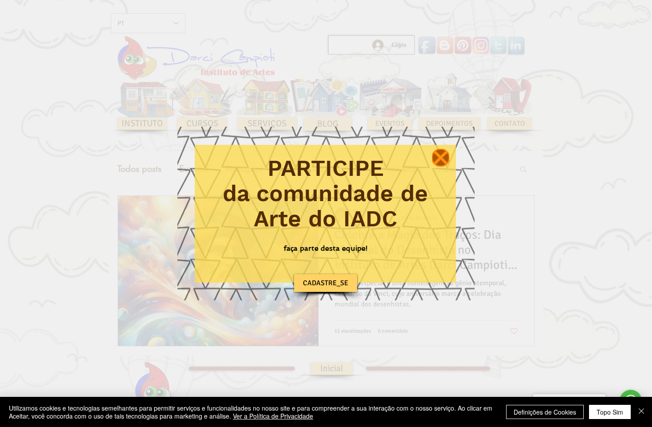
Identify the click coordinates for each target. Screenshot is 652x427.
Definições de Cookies (545, 412)
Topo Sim (610, 412)
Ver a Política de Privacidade (273, 415)
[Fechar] (641, 412)
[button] (440, 158)
